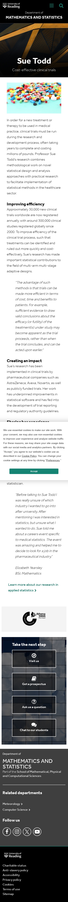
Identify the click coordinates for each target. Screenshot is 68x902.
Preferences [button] (53, 460)
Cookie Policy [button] (29, 456)
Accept (33, 471)
